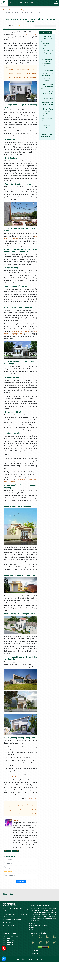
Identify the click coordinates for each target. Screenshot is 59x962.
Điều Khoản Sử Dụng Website (10, 936)
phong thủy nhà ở (13, 776)
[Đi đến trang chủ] (4, 3)
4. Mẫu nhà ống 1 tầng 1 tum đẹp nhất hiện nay (47, 105)
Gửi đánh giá (21, 881)
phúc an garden (34, 953)
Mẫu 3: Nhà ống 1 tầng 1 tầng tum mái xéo (47, 121)
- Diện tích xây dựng (47, 91)
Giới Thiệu (33, 923)
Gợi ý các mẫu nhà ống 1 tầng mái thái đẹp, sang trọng (22, 77)
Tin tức (15, 10)
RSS (32, 929)
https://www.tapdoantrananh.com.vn (14, 925)
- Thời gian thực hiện (47, 98)
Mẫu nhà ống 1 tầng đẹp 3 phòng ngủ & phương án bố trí (22, 70)
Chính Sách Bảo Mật (8, 938)
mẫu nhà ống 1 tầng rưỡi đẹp (20, 331)
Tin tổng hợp (23, 10)
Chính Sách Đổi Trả (8, 942)
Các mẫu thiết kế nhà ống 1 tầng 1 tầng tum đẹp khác (47, 128)
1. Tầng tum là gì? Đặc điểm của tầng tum (47, 39)
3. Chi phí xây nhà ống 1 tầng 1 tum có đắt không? (47, 87)
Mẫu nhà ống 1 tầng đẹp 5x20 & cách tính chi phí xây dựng (22, 74)
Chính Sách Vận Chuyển (9, 940)
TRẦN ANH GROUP (25, 959)
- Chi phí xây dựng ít (47, 70)
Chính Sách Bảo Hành (8, 944)
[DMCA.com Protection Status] (43, 947)
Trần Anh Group (32, 798)
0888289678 (8, 922)
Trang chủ (7, 10)
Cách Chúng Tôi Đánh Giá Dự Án (39, 925)
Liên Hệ (32, 927)
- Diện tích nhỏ (46, 43)
